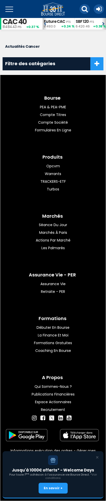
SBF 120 (82, 21)
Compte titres (53, 114)
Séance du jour (53, 224)
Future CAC (54, 21)
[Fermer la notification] (97, 457)
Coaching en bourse (53, 350)
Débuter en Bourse (53, 327)
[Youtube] (69, 418)
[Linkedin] (60, 418)
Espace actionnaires (53, 401)
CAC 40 (14, 22)
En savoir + (53, 488)
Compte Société (53, 122)
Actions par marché (53, 240)
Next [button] (103, 23)
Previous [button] (45, 23)
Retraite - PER (53, 291)
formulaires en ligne (53, 130)
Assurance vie (53, 283)
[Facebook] (42, 418)
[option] (58, 24)
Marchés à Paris (53, 232)
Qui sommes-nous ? (53, 386)
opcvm (53, 166)
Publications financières (53, 394)
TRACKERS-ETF (53, 181)
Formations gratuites (53, 342)
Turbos (53, 189)
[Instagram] (34, 418)
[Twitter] (52, 417)
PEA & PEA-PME (53, 107)
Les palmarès (53, 247)
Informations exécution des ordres (42, 450)
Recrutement (53, 409)
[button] (85, 9)
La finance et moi (53, 335)
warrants (53, 173)
